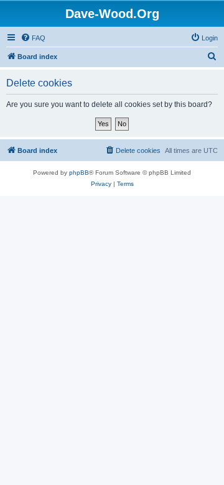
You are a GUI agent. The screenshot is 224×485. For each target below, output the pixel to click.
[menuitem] (33, 37)
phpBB (79, 172)
